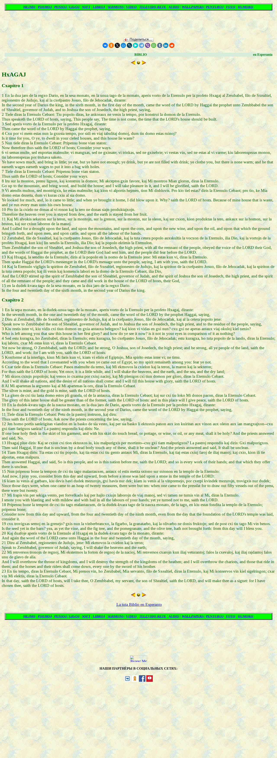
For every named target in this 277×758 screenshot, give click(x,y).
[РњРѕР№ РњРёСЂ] (123, 45)
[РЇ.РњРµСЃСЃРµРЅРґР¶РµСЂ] (135, 45)
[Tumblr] (159, 45)
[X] (117, 45)
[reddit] (171, 45)
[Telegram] (141, 45)
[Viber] (147, 45)
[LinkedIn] (165, 45)
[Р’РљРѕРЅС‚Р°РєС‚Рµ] (105, 45)
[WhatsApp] (153, 45)
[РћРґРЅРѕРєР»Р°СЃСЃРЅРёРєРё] (111, 45)
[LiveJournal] (129, 45)
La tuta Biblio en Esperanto (139, 604)
